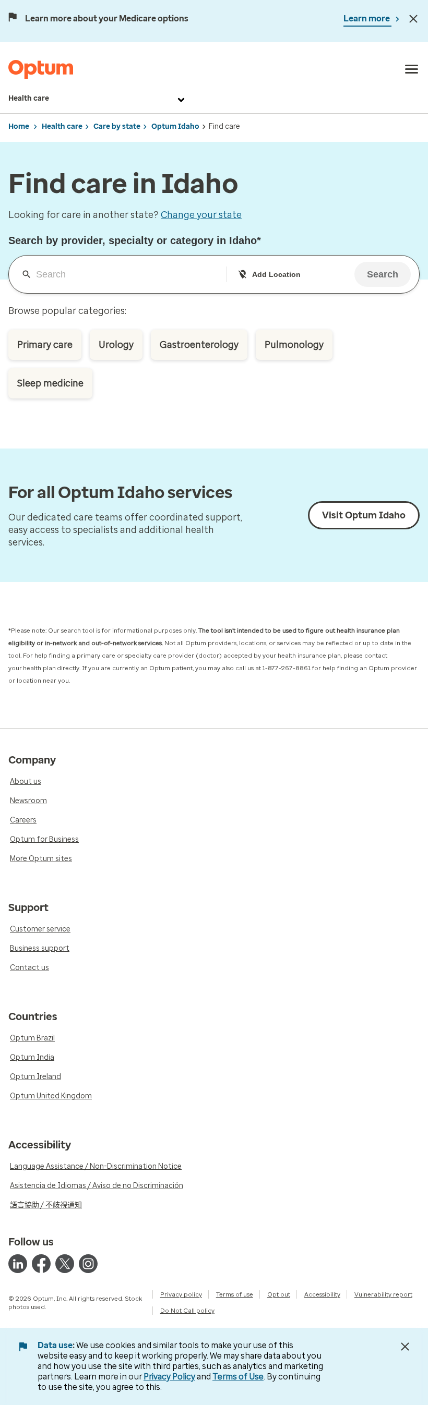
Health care (28, 98)
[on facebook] (41, 1263)
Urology (116, 344)
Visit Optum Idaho (364, 515)
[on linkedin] (17, 1263)
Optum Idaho (175, 126)
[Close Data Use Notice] (405, 1346)
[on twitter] (64, 1263)
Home (18, 126)
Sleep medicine (50, 383)
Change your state (201, 215)
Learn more (367, 18)
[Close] (413, 19)
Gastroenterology (199, 344)
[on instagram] (88, 1263)
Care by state (116, 126)
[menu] (412, 69)
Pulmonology (294, 344)
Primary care (45, 344)
